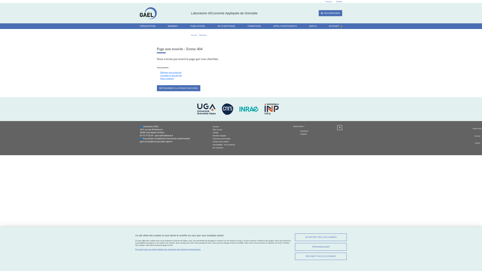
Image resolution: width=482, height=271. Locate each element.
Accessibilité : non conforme (224, 145)
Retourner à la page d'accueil (178, 88)
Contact (216, 127)
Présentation (148, 26)
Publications (197, 26)
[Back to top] (339, 127)
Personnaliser (321, 247)
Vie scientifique (226, 26)
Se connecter (218, 148)
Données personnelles (222, 139)
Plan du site (217, 130)
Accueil (194, 35)
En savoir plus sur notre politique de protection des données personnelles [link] (168, 249)
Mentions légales (219, 136)
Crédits (215, 133)
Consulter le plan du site (171, 76)
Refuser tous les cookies (321, 256)
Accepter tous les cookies (321, 237)
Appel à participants (285, 26)
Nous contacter (167, 79)
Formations (254, 26)
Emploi (313, 26)
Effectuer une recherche (171, 73)
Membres (173, 26)
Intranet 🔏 (335, 26)
